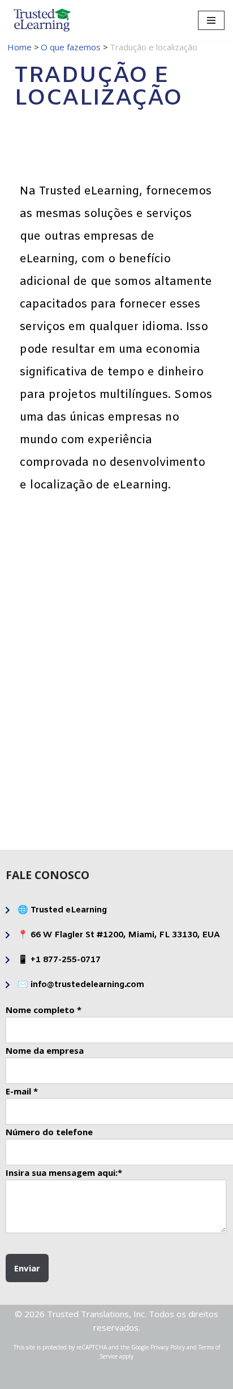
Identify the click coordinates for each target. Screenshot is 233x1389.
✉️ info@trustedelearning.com (81, 984)
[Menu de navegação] (211, 20)
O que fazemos (71, 47)
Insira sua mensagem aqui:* (64, 1172)
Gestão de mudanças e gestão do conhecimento (168, 690)
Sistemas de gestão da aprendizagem (64, 690)
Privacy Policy (167, 1347)
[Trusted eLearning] (42, 20)
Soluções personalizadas (64, 595)
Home (19, 47)
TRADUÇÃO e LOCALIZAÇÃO (64, 785)
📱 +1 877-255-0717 (59, 960)
